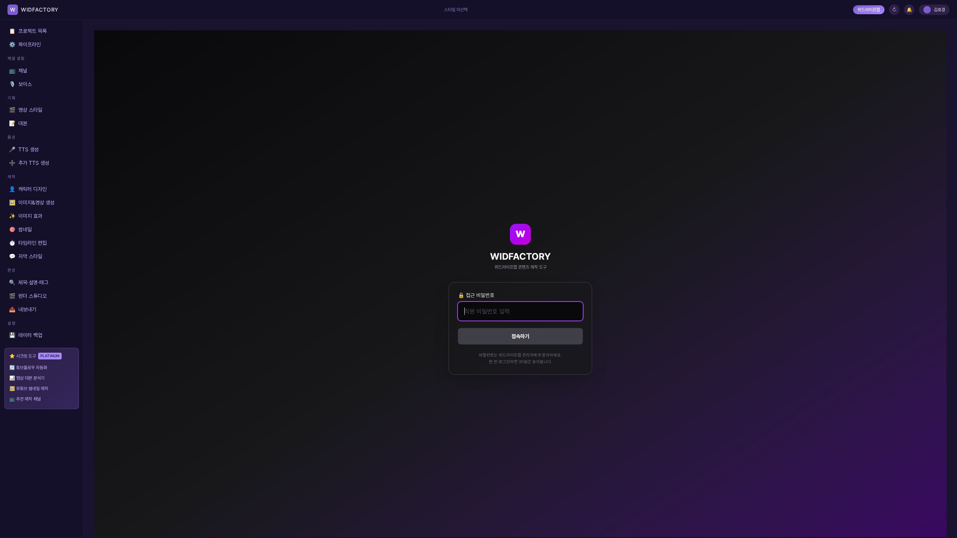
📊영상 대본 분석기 (26, 378)
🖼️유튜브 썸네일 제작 (28, 388)
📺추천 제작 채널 (25, 399)
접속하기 (520, 336)
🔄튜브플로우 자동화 (28, 367)
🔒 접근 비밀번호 (476, 295)
